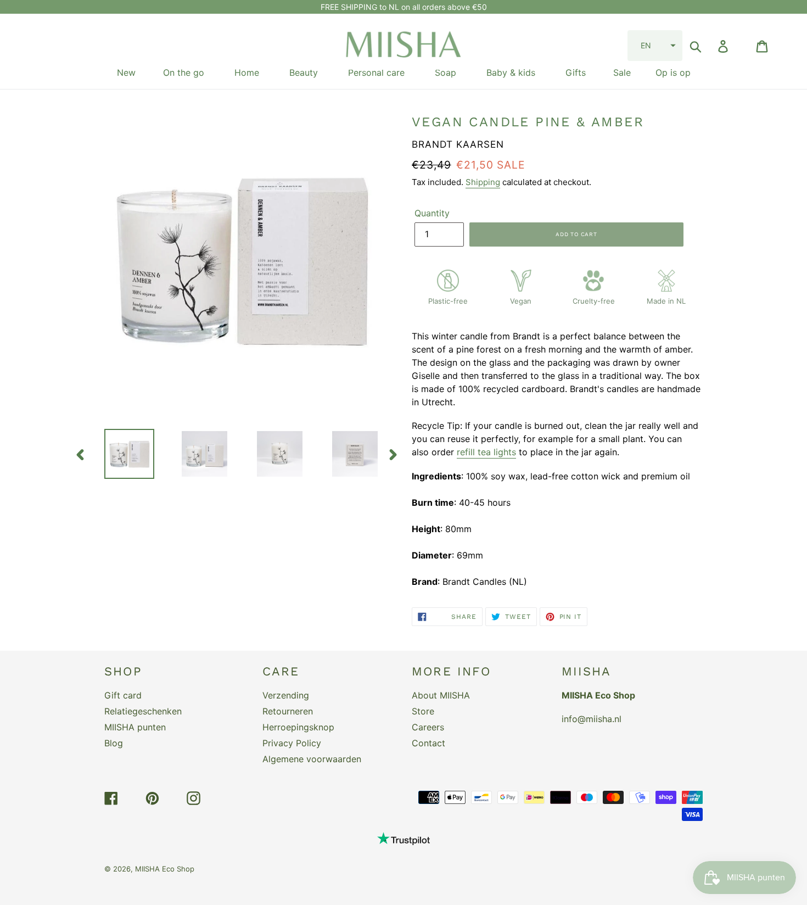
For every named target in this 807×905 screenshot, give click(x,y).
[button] (654, 45)
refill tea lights (486, 451)
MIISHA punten (135, 727)
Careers (428, 727)
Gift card (123, 695)
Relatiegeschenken (143, 711)
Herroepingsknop (298, 727)
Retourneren (287, 711)
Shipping (483, 182)
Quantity (432, 213)
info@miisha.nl (591, 718)
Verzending (285, 695)
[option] (121, 454)
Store (423, 711)
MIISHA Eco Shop (164, 868)
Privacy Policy (291, 743)
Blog (113, 743)
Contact (428, 743)
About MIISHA (441, 695)
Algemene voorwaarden (311, 758)
